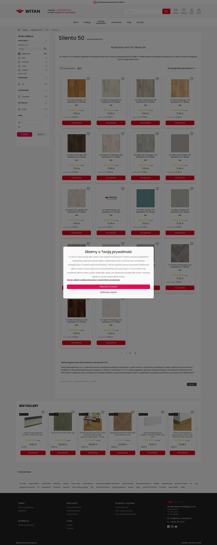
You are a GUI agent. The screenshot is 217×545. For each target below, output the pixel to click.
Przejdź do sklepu (108, 286)
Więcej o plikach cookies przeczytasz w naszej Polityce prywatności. (93, 280)
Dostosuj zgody (108, 292)
